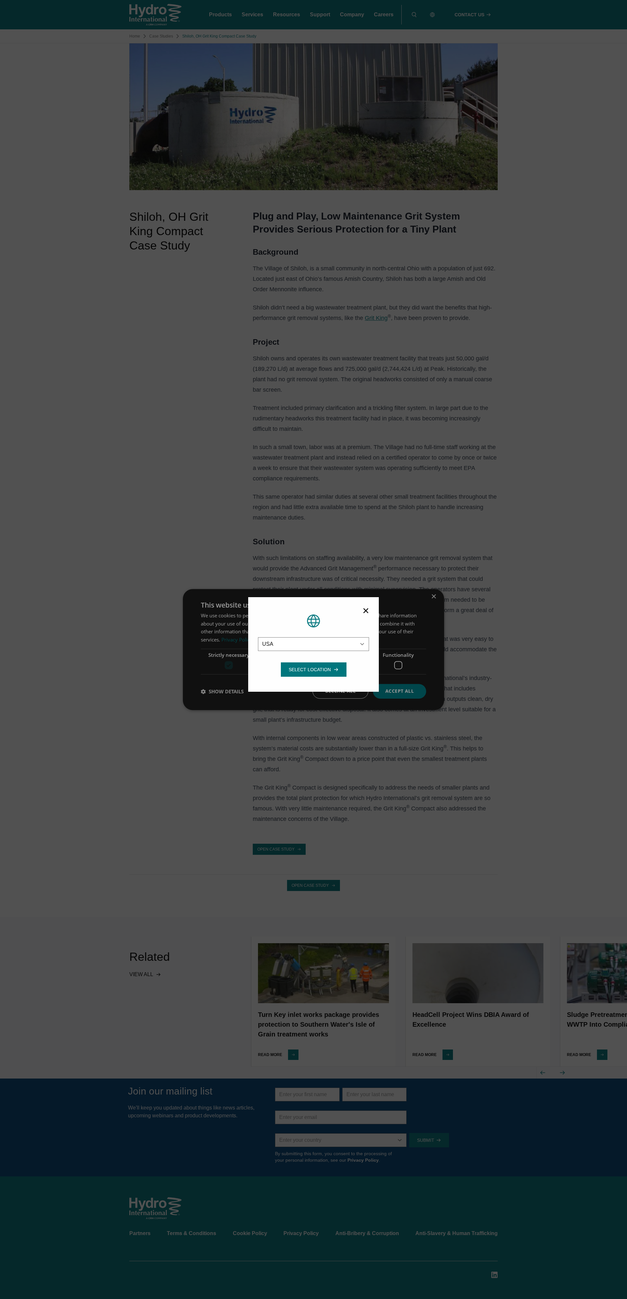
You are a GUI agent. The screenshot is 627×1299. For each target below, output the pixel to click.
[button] (310, 669)
